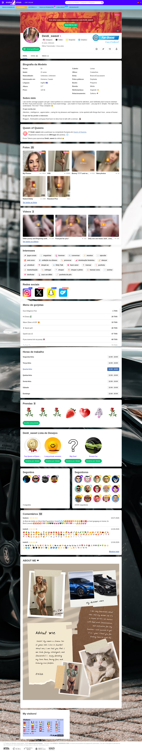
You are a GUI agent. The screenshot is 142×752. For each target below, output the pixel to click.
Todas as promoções (46, 7)
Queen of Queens (79, 132)
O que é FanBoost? (112, 42)
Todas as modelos (8, 7)
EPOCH (55, 743)
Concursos (60, 7)
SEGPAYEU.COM (64, 743)
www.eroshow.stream (36, 743)
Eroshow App (74, 7)
